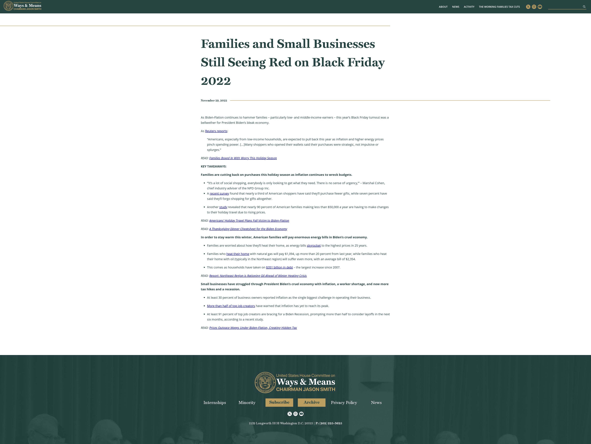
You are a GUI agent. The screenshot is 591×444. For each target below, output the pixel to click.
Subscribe (279, 402)
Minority (247, 402)
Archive (312, 402)
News (455, 6)
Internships (214, 402)
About (443, 6)
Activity (469, 6)
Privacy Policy (344, 402)
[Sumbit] (584, 6)
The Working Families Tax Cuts (499, 6)
